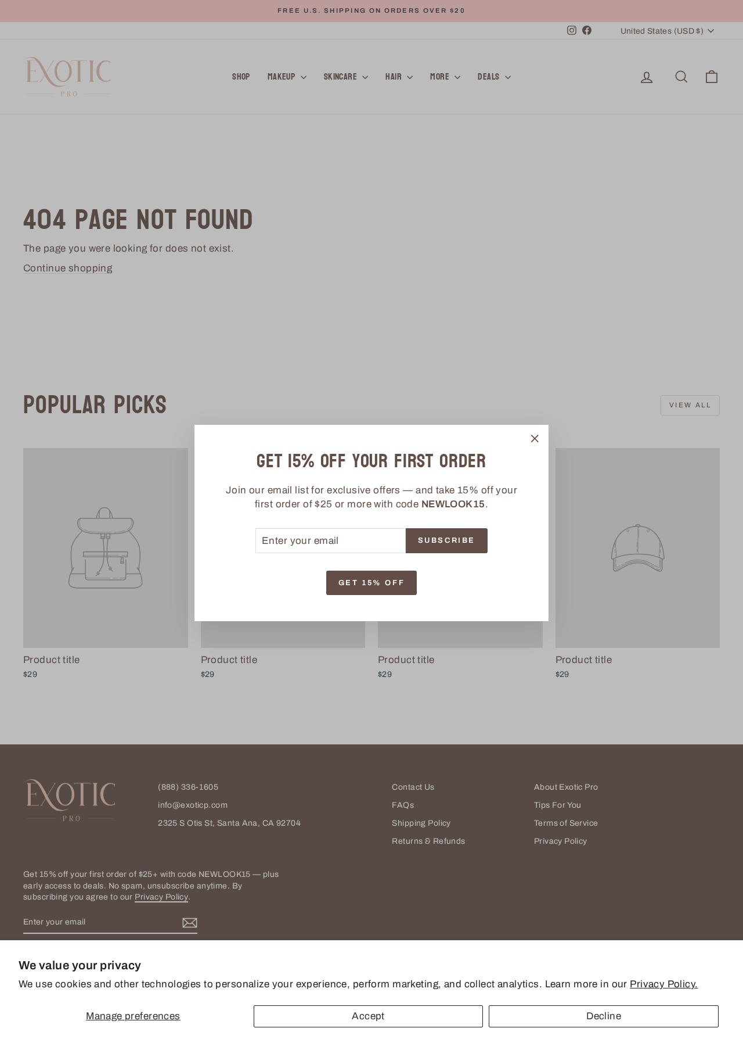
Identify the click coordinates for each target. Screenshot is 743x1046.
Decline (603, 1016)
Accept (368, 1016)
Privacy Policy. (664, 984)
